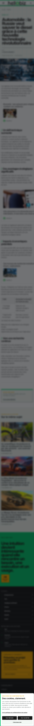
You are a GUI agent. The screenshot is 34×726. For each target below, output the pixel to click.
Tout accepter (25, 718)
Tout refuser (9, 718)
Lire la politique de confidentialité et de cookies (14, 712)
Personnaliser (17, 722)
